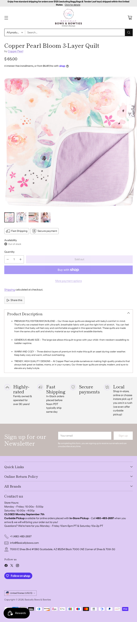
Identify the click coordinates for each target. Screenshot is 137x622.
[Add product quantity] (20, 259)
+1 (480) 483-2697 (21, 536)
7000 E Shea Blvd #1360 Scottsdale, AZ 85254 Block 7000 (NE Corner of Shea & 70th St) (62, 549)
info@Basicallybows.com (24, 542)
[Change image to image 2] (21, 217)
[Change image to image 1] (9, 217)
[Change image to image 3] (34, 217)
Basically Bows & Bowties (38, 599)
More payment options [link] (68, 280)
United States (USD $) (21, 593)
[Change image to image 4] (46, 217)
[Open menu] (6, 17)
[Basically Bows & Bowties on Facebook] (6, 566)
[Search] (129, 32)
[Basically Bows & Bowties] (68, 17)
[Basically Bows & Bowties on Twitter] (12, 566)
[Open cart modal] (129, 17)
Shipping (9, 289)
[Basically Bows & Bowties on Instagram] (17, 566)
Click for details (72, 5)
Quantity (9, 251)
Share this (16, 300)
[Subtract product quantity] (7, 259)
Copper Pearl (15, 51)
